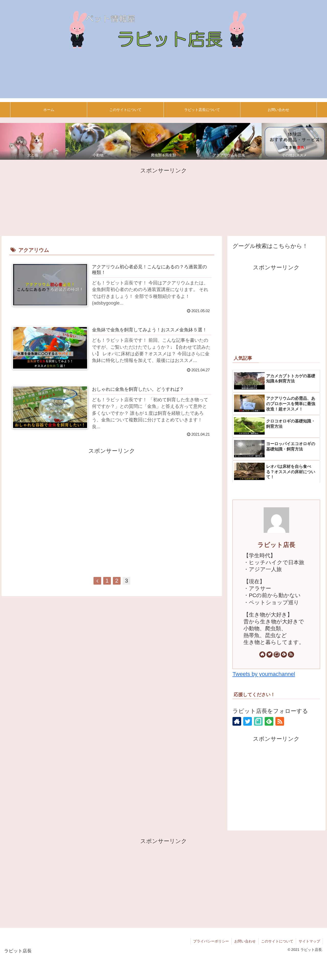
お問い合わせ (245, 941)
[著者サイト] (262, 654)
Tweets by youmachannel (263, 674)
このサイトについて (277, 941)
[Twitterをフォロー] (269, 654)
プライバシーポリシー (211, 941)
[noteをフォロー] (277, 654)
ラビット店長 (276, 544)
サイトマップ (309, 941)
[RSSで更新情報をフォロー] (291, 654)
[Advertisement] (163, 201)
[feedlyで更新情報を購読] (284, 654)
